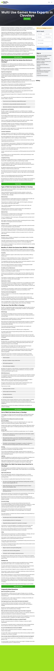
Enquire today (18, 184)
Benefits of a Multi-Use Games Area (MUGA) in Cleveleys (44, 62)
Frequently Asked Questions (42, 75)
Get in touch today (18, 57)
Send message (44, 48)
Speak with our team (18, 586)
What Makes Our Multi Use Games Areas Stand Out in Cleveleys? (43, 71)
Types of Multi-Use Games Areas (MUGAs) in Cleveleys (43, 59)
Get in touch (27, 18)
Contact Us (39, 73)
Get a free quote (18, 409)
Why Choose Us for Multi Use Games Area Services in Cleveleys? (44, 56)
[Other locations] (49, 2)
